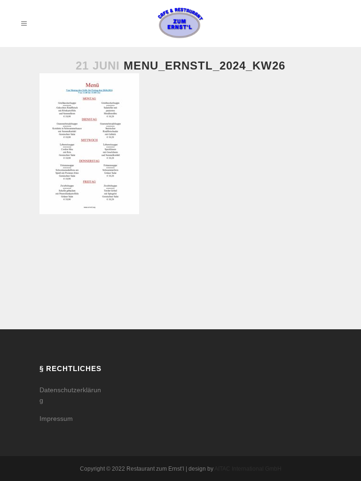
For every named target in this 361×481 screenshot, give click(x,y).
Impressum (56, 418)
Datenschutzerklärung (70, 395)
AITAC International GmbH (248, 468)
